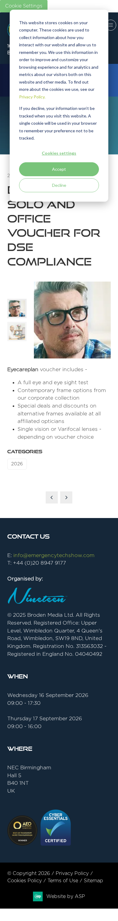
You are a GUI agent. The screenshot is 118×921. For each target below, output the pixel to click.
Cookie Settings (23, 6)
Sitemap (93, 880)
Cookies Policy (24, 880)
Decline (59, 185)
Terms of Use (63, 880)
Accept (59, 169)
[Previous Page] (52, 497)
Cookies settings (59, 153)
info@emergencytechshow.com (53, 555)
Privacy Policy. (32, 96)
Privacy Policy (72, 873)
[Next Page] (66, 497)
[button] (110, 25)
